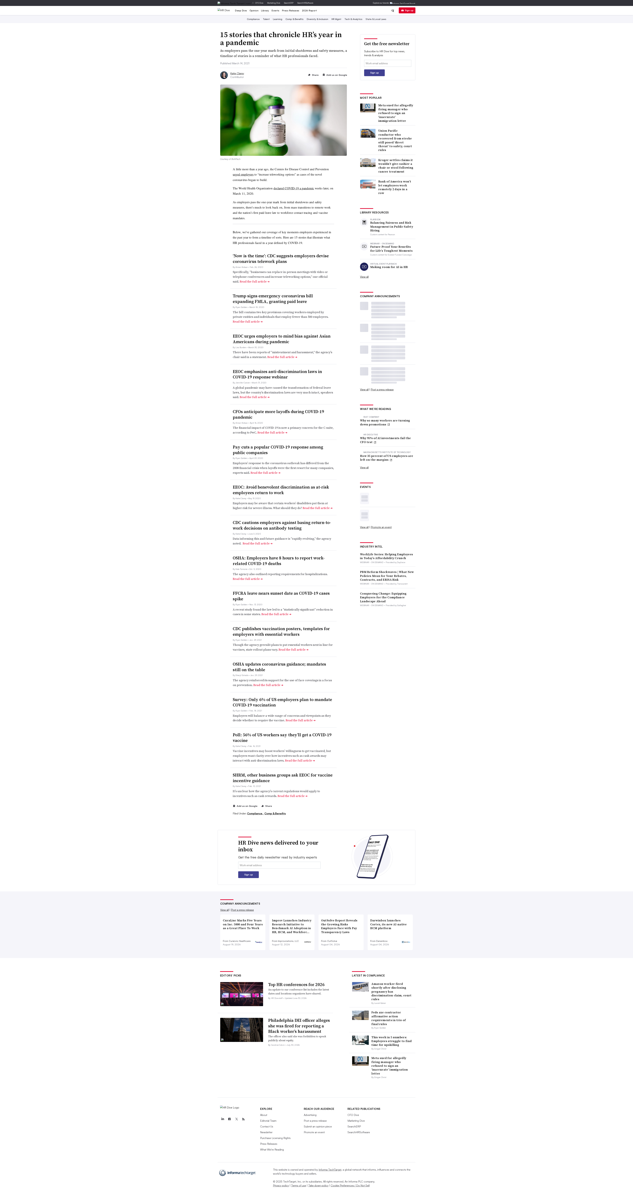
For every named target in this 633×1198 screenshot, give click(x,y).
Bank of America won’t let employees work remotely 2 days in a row (394, 187)
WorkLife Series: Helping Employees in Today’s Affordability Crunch (386, 556)
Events (275, 10)
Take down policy (318, 1185)
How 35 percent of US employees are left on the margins (386, 458)
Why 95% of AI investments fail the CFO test (385, 440)
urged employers (243, 174)
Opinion (254, 10)
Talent (266, 19)
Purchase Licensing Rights (275, 1138)
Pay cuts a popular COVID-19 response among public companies (278, 450)
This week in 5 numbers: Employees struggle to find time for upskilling (391, 1041)
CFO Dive (259, 3)
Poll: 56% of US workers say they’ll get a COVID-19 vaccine (282, 737)
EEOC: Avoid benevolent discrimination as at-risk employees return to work (281, 490)
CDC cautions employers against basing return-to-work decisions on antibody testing (282, 525)
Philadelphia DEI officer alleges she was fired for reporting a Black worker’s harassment (299, 1025)
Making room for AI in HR (389, 267)
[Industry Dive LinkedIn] (222, 1119)
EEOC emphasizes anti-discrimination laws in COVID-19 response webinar (277, 374)
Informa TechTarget (330, 1169)
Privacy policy (281, 1185)
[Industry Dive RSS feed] (243, 1119)
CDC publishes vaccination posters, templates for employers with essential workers (281, 631)
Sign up (409, 10)
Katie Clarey (237, 73)
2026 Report (309, 10)
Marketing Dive (273, 3)
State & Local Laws (376, 19)
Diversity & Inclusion (317, 19)
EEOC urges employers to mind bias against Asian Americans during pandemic (282, 339)
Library (265, 10)
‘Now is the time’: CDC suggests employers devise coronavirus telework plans (281, 258)
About (263, 1115)
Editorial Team (268, 1120)
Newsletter (266, 1132)
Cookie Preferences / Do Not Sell (350, 1185)
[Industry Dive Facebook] (229, 1119)
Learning (277, 19)
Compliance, (255, 813)
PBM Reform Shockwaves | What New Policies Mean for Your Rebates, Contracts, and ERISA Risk (387, 576)
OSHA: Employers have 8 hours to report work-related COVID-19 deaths (279, 561)
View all (364, 276)
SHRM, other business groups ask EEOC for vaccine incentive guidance (282, 778)
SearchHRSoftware (305, 3)
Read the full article (255, 281)
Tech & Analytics (353, 19)
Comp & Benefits (294, 19)
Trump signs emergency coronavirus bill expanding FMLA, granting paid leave (273, 298)
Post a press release (382, 389)
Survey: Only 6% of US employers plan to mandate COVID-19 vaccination (282, 702)
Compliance (253, 19)
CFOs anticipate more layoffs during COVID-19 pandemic (278, 414)
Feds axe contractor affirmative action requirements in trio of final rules (388, 1018)
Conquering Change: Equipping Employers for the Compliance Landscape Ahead (383, 597)
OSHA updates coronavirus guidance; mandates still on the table (279, 667)
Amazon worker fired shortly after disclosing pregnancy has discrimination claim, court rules (391, 991)
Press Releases (290, 10)
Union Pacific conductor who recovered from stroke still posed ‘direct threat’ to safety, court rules (395, 140)
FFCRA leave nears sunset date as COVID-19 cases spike (281, 596)
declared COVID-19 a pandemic (293, 188)
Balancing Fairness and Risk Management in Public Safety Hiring (391, 226)
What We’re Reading (272, 1149)
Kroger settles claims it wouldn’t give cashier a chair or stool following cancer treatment (395, 166)
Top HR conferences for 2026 (296, 985)
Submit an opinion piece (318, 1126)
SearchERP (288, 3)
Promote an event (381, 527)
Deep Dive (241, 10)
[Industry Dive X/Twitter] (236, 1119)
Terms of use (298, 1185)
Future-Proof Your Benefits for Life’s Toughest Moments (391, 249)
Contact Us (266, 1126)
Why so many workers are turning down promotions (385, 422)
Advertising (310, 1115)
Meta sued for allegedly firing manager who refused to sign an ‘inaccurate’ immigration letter (395, 113)
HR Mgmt (336, 19)
